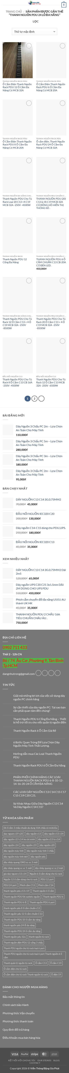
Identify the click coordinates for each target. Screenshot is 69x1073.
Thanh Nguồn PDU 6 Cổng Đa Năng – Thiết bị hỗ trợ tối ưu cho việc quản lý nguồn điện (39, 720)
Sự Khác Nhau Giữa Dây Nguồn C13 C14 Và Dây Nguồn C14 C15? (38, 805)
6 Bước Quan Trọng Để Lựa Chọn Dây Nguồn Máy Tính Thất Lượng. (36, 744)
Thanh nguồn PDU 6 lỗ (15, 902)
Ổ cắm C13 (41, 963)
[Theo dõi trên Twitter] (51, 673)
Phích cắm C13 (27, 885)
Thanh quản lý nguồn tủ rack (18, 963)
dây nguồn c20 (47, 845)
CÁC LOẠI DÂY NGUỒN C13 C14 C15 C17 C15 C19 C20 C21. (39, 793)
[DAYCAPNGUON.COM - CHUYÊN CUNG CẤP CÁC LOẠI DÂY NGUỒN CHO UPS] (34, 2)
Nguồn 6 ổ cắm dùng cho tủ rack (46, 873)
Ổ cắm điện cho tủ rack (15, 968)
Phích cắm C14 (45, 885)
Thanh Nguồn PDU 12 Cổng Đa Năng (15, 261)
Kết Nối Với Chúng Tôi (21, 1060)
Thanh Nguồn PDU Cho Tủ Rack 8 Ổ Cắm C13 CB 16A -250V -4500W (17, 382)
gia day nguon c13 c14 (15, 873)
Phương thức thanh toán (18, 1021)
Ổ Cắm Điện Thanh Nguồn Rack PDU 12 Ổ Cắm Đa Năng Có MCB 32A (17, 87)
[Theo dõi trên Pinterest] (58, 673)
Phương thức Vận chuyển (18, 1013)
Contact (35, 1063)
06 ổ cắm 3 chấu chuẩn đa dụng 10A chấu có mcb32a (30, 827)
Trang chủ (14, 11)
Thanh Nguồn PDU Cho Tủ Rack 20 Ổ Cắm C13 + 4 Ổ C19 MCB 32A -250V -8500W (50, 323)
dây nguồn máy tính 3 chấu (40, 850)
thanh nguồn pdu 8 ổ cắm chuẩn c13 (22, 908)
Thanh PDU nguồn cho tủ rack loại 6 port (24, 948)
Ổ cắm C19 (56, 963)
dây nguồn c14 (11, 845)
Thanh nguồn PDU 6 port (42, 902)
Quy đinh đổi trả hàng (16, 1029)
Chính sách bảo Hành (16, 1004)
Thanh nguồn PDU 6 (53, 896)
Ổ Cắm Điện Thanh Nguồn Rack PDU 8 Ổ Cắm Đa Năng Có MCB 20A (17, 144)
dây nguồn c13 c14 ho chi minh (19, 839)
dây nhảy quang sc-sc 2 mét (49, 868)
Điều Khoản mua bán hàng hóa (21, 1037)
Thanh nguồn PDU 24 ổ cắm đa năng (22, 931)
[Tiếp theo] (41, 399)
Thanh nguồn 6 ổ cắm (43, 890)
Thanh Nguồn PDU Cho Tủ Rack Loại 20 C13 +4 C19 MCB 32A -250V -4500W (17, 201)
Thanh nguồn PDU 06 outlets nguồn (22, 896)
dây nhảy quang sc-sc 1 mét (18, 868)
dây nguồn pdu (38, 856)
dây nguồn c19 (29, 845)
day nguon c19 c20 (13, 833)
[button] (5, 4)
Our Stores (44, 1060)
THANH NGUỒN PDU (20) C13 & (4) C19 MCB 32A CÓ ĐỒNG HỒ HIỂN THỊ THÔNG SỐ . (51, 203)
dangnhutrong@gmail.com (19, 673)
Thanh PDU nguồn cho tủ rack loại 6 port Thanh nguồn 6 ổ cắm (33, 955)
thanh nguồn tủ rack (39, 936)
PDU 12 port (47, 879)
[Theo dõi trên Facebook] (38, 673)
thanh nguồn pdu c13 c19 (16, 890)
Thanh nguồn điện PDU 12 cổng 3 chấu (23, 942)
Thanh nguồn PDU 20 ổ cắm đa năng (22, 919)
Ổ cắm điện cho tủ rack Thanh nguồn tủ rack (26, 974)
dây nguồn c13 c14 (54, 833)
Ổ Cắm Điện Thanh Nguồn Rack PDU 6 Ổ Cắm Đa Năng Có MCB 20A (50, 87)
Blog (56, 1060)
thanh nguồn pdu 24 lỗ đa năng (19, 925)
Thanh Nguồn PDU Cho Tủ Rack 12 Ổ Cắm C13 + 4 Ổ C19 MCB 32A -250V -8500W (17, 323)
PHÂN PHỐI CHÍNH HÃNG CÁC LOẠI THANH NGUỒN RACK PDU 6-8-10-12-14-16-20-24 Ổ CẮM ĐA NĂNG (38, 780)
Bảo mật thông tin (14, 996)
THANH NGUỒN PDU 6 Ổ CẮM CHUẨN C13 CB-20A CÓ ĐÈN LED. (51, 262)
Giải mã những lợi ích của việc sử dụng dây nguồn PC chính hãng (39, 697)
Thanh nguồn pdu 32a (15, 936)
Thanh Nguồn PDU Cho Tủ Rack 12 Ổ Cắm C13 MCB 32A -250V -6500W (50, 382)
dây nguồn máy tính (14, 850)
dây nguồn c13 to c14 (49, 839)
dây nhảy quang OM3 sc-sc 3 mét (21, 862)
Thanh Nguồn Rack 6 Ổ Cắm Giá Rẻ (34, 730)
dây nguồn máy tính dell (16, 856)
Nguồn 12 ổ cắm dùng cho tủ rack (21, 879)
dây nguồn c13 (33, 833)
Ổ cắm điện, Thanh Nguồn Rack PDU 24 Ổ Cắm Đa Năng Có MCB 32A (50, 144)
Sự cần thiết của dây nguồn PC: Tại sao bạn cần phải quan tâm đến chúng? (39, 709)
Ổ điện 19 (56, 974)
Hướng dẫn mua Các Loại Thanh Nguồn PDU (37, 755)
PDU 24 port (10, 885)
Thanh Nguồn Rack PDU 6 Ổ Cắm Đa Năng (39, 765)
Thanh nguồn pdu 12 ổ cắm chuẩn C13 (23, 913)
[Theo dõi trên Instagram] (45, 673)
